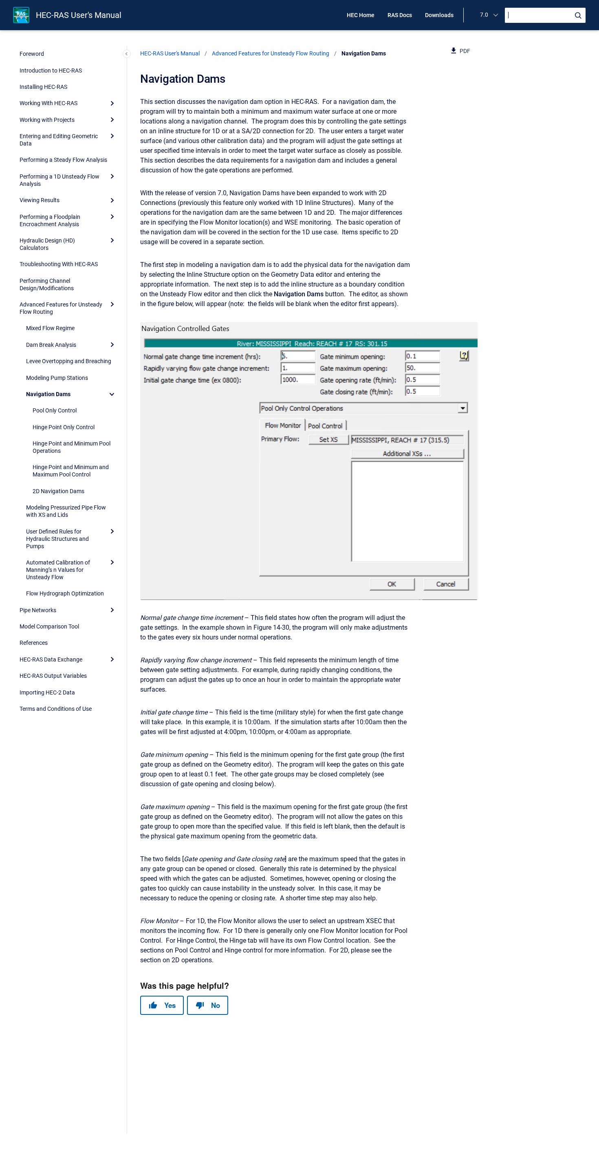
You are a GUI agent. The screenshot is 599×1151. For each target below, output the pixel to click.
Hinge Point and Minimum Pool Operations (71, 447)
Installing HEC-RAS (43, 87)
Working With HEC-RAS (48, 103)
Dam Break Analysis (51, 345)
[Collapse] (112, 394)
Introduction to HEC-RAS (51, 70)
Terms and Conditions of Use (56, 709)
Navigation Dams (48, 394)
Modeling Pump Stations (57, 378)
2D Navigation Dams (58, 491)
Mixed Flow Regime (50, 328)
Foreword (32, 54)
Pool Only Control (55, 410)
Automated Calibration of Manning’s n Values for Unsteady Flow (58, 569)
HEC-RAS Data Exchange (51, 659)
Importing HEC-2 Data (47, 692)
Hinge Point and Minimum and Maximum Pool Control (71, 471)
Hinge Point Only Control (64, 427)
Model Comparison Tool (49, 626)
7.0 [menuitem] (484, 14)
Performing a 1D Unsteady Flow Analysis (59, 180)
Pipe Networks (38, 610)
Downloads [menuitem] (439, 15)
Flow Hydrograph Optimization (65, 593)
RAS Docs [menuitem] (400, 15)
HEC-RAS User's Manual (78, 15)
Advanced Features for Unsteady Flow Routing (61, 308)
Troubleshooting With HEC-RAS (59, 264)
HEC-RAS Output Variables (53, 676)
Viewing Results (39, 200)
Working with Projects (47, 120)
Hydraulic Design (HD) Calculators (47, 244)
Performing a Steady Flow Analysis (63, 160)
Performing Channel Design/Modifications (47, 284)
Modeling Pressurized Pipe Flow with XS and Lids (66, 511)
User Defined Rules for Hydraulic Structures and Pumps (57, 538)
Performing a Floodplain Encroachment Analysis (50, 220)
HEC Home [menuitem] (360, 15)
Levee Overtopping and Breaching (68, 361)
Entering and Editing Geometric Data (59, 140)
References (34, 642)
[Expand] (112, 103)
